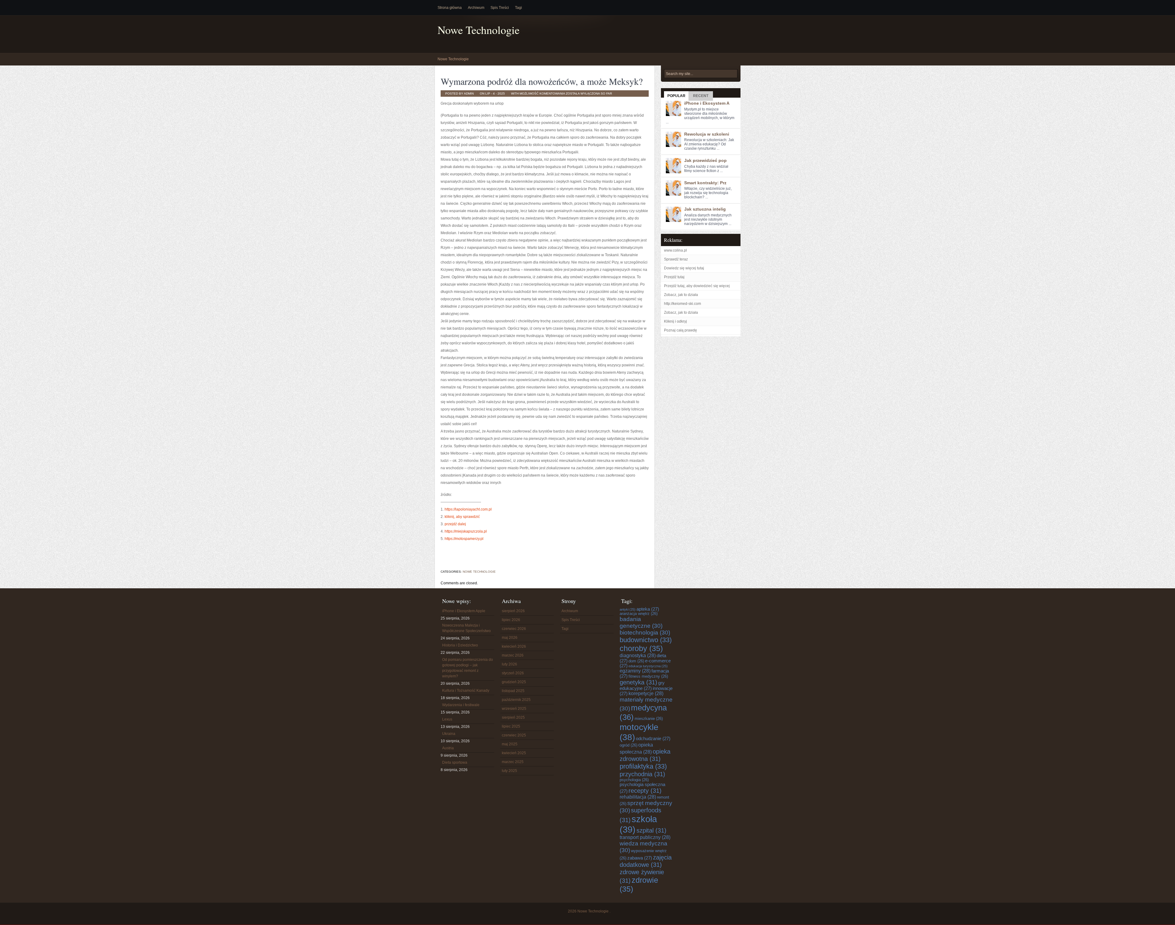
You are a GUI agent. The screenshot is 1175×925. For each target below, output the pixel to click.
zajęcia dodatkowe (646, 861)
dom (636, 661)
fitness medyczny (648, 676)
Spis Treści (500, 8)
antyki (628, 609)
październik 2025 (516, 700)
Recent (700, 96)
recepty (645, 790)
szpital (651, 830)
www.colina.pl (675, 250)
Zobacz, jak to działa (681, 295)
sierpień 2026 (513, 611)
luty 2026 (509, 664)
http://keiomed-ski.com (682, 303)
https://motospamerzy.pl (464, 539)
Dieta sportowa (454, 762)
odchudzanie (653, 738)
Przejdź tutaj (674, 277)
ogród (628, 745)
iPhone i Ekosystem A (706, 103)
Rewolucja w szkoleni (706, 134)
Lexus (447, 719)
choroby (641, 648)
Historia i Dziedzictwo (460, 645)
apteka (647, 609)
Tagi (518, 8)
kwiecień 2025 (514, 753)
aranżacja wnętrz (639, 614)
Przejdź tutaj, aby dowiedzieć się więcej (697, 286)
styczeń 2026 (513, 673)
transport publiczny (645, 837)
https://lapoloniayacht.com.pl (468, 509)
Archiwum (476, 8)
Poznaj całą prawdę (680, 330)
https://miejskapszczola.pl (466, 531)
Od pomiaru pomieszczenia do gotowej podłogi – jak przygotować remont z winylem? (467, 667)
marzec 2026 (513, 655)
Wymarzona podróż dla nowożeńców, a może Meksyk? (542, 81)
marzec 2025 (513, 762)
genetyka (638, 682)
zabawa (639, 858)
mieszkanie (649, 719)
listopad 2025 (513, 691)
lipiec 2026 (511, 620)
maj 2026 (509, 637)
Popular (676, 96)
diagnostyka (638, 655)
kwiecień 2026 (514, 646)
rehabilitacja (638, 797)
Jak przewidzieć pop (705, 160)
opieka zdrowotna (645, 755)
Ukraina (448, 734)
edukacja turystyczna (648, 666)
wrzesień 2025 (514, 708)
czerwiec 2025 (514, 735)
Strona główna (450, 8)
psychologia (634, 780)
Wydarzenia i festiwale (460, 705)
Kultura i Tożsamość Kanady (465, 690)
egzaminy (635, 670)
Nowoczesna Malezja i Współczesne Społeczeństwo (466, 628)
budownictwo (646, 640)
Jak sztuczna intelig (705, 209)
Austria (448, 748)
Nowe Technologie (479, 30)
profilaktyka (643, 766)
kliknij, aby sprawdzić (462, 517)
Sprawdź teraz (676, 259)
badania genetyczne (641, 622)
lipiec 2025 (511, 726)
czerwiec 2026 (514, 629)
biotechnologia (645, 632)
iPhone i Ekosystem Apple (463, 611)
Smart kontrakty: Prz (705, 182)
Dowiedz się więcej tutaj (684, 268)
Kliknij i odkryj (675, 321)
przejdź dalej (455, 524)
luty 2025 (509, 771)
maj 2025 (509, 744)
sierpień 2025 (513, 717)
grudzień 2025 (514, 682)
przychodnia (642, 773)
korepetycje (646, 693)
